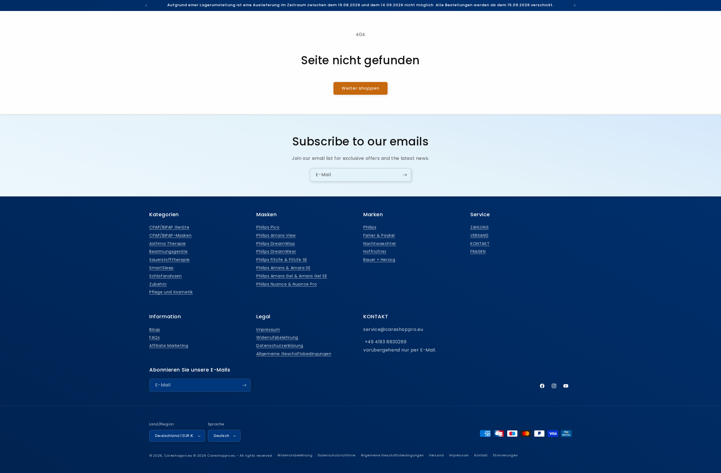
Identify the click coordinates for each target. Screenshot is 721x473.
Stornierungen (505, 455)
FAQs (154, 337)
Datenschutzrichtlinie (336, 455)
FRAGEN (478, 251)
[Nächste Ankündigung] (575, 5)
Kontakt (481, 455)
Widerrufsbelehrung (277, 337)
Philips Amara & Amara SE (283, 268)
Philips (369, 227)
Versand (436, 455)
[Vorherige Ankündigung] (146, 5)
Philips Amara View (276, 235)
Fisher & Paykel (379, 235)
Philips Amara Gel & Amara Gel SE (291, 276)
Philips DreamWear (276, 251)
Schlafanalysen (165, 276)
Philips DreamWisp (275, 243)
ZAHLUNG (479, 227)
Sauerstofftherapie (169, 259)
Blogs (154, 329)
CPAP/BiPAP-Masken (170, 235)
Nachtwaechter (379, 243)
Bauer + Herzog (379, 259)
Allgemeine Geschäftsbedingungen (293, 354)
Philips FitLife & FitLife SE (281, 259)
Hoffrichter (375, 251)
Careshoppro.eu (178, 455)
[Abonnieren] (405, 175)
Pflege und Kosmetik (171, 292)
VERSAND (479, 235)
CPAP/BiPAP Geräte (169, 227)
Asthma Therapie (167, 243)
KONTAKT (479, 243)
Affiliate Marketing (168, 345)
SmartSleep (161, 268)
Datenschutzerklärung (279, 345)
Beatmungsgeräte (168, 251)
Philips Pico (267, 227)
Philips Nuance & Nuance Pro (286, 284)
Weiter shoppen (360, 88)
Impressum (268, 329)
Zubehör (158, 284)
